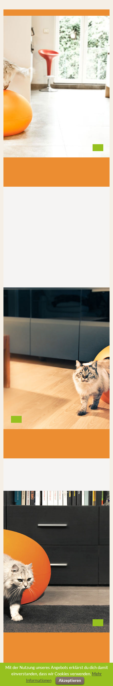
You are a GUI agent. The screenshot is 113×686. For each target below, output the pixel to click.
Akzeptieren (70, 680)
